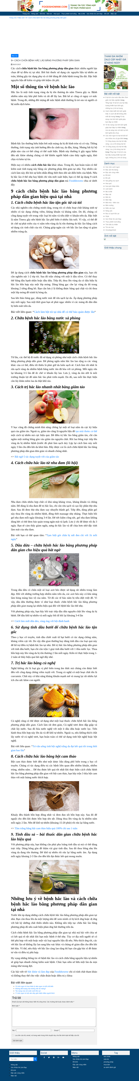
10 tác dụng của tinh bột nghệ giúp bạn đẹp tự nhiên (115, 119)
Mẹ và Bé (81, 14)
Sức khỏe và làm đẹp (38, 971)
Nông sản (34, 14)
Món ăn (49, 14)
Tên (14, 1030)
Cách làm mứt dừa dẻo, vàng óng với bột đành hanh (42, 621)
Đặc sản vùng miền (112, 172)
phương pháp (108, 1062)
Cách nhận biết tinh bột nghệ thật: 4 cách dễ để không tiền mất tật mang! (116, 113)
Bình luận (16, 1006)
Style (107, 216)
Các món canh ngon (112, 167)
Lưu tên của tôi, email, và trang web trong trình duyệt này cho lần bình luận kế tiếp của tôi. (47, 1035)
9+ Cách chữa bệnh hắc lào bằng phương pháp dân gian (46, 18)
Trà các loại (109, 227)
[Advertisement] (69, 36)
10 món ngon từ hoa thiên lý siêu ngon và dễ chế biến (34, 986)
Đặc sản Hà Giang (111, 170)
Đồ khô (42, 14)
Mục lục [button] (14, 56)
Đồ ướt (106, 14)
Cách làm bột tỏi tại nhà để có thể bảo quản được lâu (64, 311)
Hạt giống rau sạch (112, 181)
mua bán (107, 1064)
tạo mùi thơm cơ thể (86, 431)
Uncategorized (110, 230)
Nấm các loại (110, 208)
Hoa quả (57, 14)
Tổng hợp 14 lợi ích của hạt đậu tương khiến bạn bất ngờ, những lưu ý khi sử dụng (116, 105)
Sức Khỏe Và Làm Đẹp (95, 14)
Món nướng (109, 205)
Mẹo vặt (114, 14)
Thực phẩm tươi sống (69, 14)
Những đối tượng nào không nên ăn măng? (30, 988)
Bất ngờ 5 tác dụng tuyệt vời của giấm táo (37, 456)
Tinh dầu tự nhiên (111, 224)
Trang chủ (26, 14)
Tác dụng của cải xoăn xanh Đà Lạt (28, 991)
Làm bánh (109, 189)
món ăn (106, 1059)
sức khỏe (107, 1056)
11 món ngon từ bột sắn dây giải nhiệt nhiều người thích (35, 993)
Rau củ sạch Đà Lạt (112, 213)
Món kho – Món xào (112, 202)
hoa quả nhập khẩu (112, 186)
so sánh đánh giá (110, 1067)
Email (56, 1030)
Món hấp (108, 200)
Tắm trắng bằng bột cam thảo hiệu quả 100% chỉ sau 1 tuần (46, 828)
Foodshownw (76, 180)
